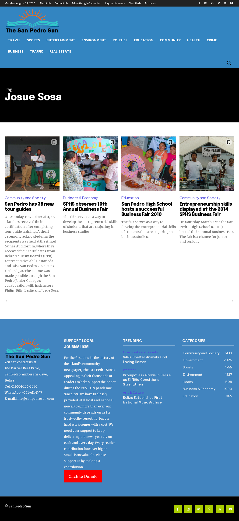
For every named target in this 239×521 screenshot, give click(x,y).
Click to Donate (83, 476)
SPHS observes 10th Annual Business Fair (85, 207)
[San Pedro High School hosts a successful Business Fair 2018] (148, 163)
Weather (129, 370)
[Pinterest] (218, 3)
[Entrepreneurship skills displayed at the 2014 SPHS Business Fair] (206, 163)
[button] (228, 62)
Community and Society (25, 197)
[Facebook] (199, 3)
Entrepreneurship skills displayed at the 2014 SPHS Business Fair (205, 209)
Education (130, 197)
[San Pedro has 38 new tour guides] (32, 163)
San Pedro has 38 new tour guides (29, 207)
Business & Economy (80, 197)
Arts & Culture (133, 393)
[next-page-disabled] (230, 301)
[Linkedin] (212, 3)
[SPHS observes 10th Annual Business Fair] (90, 163)
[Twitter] (225, 3)
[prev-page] (8, 301)
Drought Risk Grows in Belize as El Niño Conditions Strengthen (147, 380)
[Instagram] (205, 3)
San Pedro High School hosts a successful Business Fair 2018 (146, 209)
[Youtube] (231, 3)
